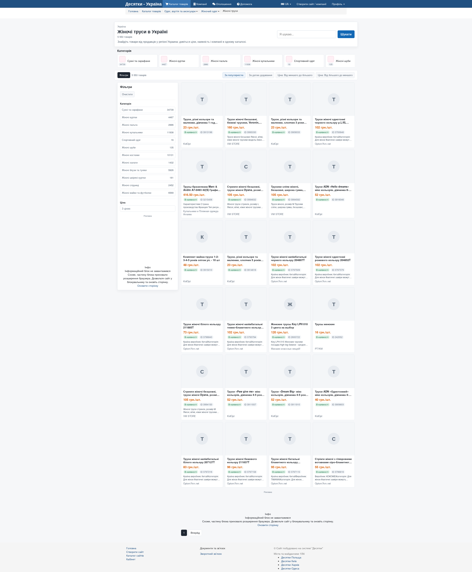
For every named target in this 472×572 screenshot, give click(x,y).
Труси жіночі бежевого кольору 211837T (242, 460)
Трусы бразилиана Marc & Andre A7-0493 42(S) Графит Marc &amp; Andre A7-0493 (201, 188)
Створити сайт (311, 4)
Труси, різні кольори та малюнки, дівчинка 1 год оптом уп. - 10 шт (199, 121)
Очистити (127, 94)
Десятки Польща (291, 557)
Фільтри (123, 75)
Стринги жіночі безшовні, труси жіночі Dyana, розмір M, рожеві (200, 393)
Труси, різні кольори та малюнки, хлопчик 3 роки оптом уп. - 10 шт (287, 121)
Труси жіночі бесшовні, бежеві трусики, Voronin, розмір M (243, 121)
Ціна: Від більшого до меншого (335, 75)
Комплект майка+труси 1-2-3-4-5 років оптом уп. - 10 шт (201, 258)
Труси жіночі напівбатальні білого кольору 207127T (201, 460)
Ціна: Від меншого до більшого (295, 75)
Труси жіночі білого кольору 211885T (202, 326)
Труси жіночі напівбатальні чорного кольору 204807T (288, 258)
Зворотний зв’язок (211, 553)
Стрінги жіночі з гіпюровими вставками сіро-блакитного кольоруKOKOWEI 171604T (333, 460)
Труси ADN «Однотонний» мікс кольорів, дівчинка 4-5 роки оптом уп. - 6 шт (332, 393)
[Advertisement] (147, 241)
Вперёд (195, 532)
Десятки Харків (290, 564)
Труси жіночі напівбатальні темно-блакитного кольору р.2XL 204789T (245, 326)
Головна (131, 548)
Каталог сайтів (135, 555)
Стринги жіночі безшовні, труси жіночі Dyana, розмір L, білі (244, 188)
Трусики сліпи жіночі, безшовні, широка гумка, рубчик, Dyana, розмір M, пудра (287, 188)
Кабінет (130, 559)
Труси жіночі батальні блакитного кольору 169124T (285, 460)
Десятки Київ (288, 561)
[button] (286, 4)
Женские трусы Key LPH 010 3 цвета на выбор (289, 326)
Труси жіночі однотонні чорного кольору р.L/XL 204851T (330, 121)
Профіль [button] (337, 4)
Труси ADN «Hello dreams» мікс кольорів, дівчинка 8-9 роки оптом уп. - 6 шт (332, 188)
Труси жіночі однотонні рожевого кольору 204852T (333, 258)
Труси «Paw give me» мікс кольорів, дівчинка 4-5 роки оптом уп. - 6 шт (245, 393)
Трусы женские (325, 324)
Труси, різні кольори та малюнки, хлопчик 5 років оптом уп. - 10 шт (244, 258)
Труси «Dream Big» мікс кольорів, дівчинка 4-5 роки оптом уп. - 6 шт (289, 393)
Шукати (346, 34)
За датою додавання (260, 75)
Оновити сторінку (147, 285)
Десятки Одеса (290, 568)
